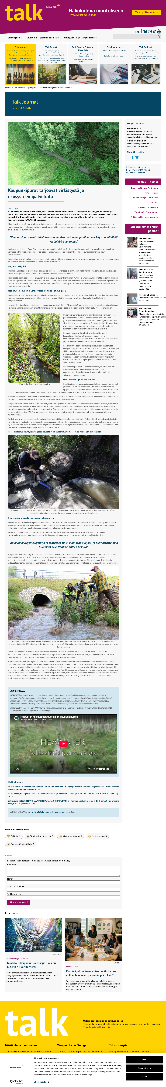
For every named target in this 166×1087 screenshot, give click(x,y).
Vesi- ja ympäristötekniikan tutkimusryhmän (44, 812)
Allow (144, 1060)
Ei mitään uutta (99, 836)
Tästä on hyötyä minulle (41, 836)
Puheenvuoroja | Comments (17, 958)
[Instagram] (150, 31)
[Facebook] (141, 31)
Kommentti (13, 864)
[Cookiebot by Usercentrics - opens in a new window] (16, 1082)
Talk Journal (18, 87)
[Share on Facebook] (132, 157)
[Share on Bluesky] (137, 157)
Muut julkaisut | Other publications (80, 37)
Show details (40, 1082)
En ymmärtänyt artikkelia (22, 844)
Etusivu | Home (15, 37)
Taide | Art (153, 202)
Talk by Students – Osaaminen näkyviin (129, 1051)
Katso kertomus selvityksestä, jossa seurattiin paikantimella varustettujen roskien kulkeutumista (54, 431)
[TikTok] (154, 31)
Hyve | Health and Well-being (144, 188)
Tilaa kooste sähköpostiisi (96, 1026)
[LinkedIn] (137, 31)
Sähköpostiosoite (16, 886)
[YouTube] (159, 31)
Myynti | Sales (72, 967)
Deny (144, 1077)
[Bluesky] (145, 31)
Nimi (10, 878)
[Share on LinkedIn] (128, 157)
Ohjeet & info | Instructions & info (43, 37)
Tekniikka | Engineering (147, 207)
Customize (143, 1068)
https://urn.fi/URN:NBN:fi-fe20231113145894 (138, 171)
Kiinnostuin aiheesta (72, 836)
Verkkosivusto (14, 893)
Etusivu (8, 87)
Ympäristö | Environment (146, 212)
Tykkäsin (15, 836)
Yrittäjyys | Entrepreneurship (144, 217)
